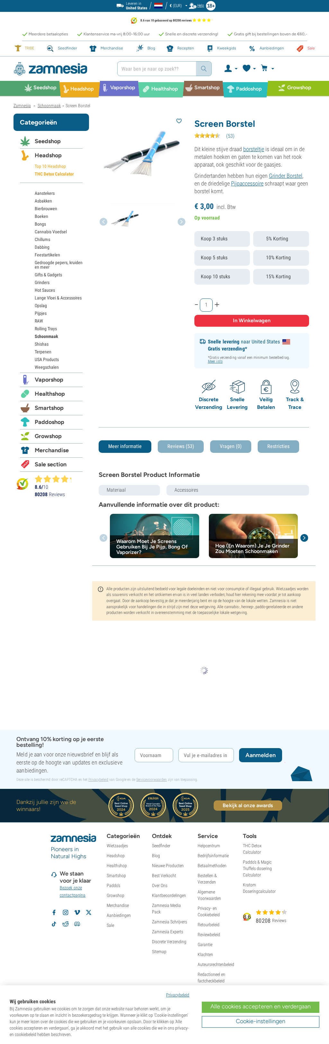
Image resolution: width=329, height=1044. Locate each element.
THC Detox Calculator (54, 174)
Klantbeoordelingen (169, 895)
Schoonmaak (46, 336)
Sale (110, 925)
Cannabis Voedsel (51, 231)
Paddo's (113, 885)
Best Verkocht (164, 875)
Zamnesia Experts (167, 931)
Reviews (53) (180, 446)
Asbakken (43, 200)
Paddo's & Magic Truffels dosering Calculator (257, 868)
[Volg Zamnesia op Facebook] (54, 912)
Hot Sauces (45, 290)
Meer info (215, 361)
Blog (156, 855)
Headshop (48, 155)
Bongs (40, 224)
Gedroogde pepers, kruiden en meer (59, 265)
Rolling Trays (46, 328)
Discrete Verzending (169, 941)
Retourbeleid (208, 924)
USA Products (47, 359)
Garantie (205, 944)
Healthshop (50, 393)
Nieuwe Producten (168, 865)
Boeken (41, 216)
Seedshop (48, 141)
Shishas (42, 344)
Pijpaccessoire (247, 183)
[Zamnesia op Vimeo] (77, 912)
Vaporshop (49, 379)
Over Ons (159, 885)
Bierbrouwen (46, 208)
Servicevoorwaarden (151, 779)
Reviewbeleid (209, 934)
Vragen (231, 446)
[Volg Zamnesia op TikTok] (54, 924)
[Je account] (230, 69)
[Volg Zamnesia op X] (88, 912)
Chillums (42, 239)
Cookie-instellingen (260, 1021)
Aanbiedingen (119, 915)
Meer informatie (125, 446)
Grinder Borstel (285, 175)
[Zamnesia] (60, 68)
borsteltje (253, 149)
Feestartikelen (47, 254)
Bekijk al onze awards (248, 805)
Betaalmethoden (212, 865)
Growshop (48, 436)
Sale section (51, 464)
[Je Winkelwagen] (268, 69)
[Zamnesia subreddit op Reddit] (65, 924)
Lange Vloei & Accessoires (58, 297)
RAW (39, 321)
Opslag (41, 305)
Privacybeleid (98, 779)
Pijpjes (41, 313)
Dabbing (42, 247)
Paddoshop (49, 422)
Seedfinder (161, 845)
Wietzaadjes (117, 845)
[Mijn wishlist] (249, 69)
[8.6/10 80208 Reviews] (56, 479)
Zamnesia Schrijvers (169, 921)
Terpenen (43, 351)
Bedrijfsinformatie (213, 855)
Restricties (278, 446)
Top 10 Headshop (50, 166)
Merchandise (52, 450)
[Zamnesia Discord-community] (77, 924)
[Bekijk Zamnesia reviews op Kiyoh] (22, 483)
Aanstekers (45, 193)
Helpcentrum (209, 845)
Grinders (42, 282)
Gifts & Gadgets (48, 274)
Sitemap (159, 951)
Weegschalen (47, 367)
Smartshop (49, 407)
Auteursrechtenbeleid (216, 964)
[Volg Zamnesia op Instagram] (65, 912)
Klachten (205, 954)
